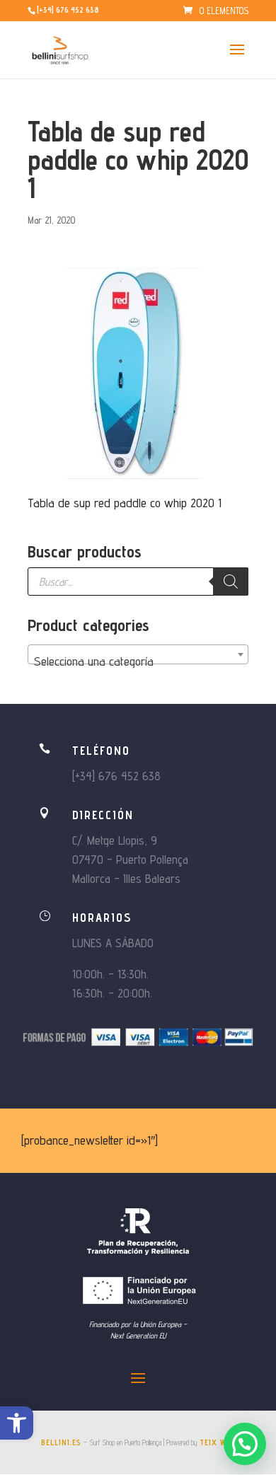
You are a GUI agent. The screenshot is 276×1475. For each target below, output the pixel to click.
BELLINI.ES (61, 1442)
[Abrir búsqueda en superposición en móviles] (138, 581)
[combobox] (138, 654)
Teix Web (218, 1442)
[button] (16, 1423)
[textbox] (138, 661)
